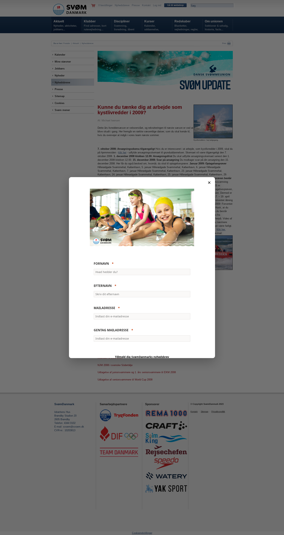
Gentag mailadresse (111, 330)
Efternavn (103, 286)
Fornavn (101, 263)
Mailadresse (104, 308)
